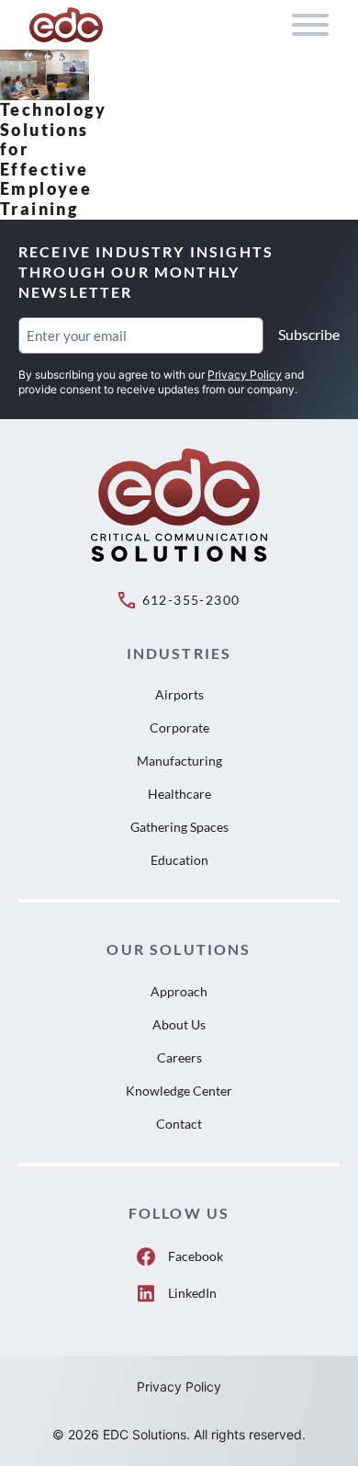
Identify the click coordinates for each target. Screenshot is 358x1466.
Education (179, 860)
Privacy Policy (244, 374)
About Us (179, 1024)
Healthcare (179, 793)
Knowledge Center (179, 1090)
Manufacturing (179, 760)
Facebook (195, 1256)
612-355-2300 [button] (191, 600)
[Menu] (310, 25)
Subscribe (309, 334)
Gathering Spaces (179, 827)
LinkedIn (192, 1293)
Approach (179, 991)
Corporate (179, 727)
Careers (179, 1057)
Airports (179, 694)
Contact (179, 1123)
